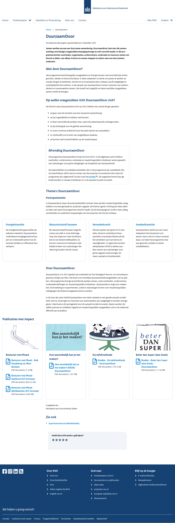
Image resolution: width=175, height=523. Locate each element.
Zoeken (165, 20)
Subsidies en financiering (48, 20)
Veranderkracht (101, 224)
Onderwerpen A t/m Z (103, 475)
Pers (52, 484)
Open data (99, 484)
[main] (87, 244)
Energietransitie (15, 224)
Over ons (69, 20)
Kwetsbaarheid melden (83, 518)
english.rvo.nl (56, 493)
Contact (82, 20)
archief (92, 176)
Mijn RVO (152, 20)
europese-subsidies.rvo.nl (105, 493)
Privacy (37, 518)
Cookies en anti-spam (21, 518)
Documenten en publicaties (106, 480)
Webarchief (102, 518)
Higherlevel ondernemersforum (152, 484)
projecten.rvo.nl (101, 489)
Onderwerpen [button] (20, 20)
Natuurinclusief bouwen (63, 224)
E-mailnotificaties (146, 475)
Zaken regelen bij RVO (60, 489)
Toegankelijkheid (51, 518)
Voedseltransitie (145, 224)
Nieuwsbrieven (144, 480)
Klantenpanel (100, 498)
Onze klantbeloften (58, 480)
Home (5, 20)
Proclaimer (66, 518)
